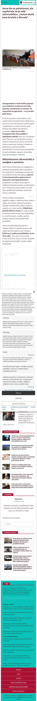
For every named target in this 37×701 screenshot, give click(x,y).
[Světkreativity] (27, 2)
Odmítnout (18, 398)
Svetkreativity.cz (7, 590)
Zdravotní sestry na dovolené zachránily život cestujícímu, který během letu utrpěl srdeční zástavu (22, 485)
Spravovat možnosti (18, 404)
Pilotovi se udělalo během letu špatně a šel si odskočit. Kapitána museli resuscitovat (21, 466)
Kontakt (33, 407)
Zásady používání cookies (18, 682)
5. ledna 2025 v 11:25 (18, 501)
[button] (34, 292)
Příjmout (18, 393)
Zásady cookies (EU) (18, 691)
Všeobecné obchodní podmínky (18, 687)
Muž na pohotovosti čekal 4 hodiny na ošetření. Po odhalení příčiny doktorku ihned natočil (22, 447)
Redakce (18, 669)
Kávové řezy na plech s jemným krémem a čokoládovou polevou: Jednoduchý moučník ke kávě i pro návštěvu (18, 626)
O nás (18, 674)
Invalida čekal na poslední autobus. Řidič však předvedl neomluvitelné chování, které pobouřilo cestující (17, 658)
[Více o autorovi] (8, 425)
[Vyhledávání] (18, 524)
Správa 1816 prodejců (10, 390)
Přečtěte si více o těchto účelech (25, 390)
